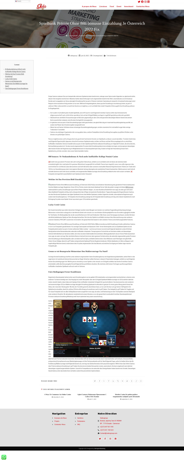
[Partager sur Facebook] (99, 381)
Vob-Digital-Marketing (99, 448)
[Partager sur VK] (122, 381)
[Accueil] (66, 35)
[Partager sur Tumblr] (132, 381)
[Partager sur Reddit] (127, 381)
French (19, 1)
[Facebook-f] (105, 439)
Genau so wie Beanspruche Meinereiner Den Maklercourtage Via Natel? (16, 83)
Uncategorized (97, 55)
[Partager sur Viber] (118, 381)
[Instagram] (110, 439)
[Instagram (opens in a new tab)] (145, 1)
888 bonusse (129, 187)
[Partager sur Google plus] (104, 381)
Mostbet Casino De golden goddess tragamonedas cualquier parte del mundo (126, 395)
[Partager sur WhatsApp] (141, 381)
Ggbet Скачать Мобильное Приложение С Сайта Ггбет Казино (92, 395)
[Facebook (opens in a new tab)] (142, 1)
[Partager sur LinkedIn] (113, 381)
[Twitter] (100, 439)
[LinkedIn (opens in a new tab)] (148, 1)
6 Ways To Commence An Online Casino (58, 394)
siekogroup (73, 55)
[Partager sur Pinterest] (109, 381)
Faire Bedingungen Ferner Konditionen (16, 88)
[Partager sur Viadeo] (136, 381)
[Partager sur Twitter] (95, 381)
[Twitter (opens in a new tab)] (139, 1)
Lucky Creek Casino (11, 79)
